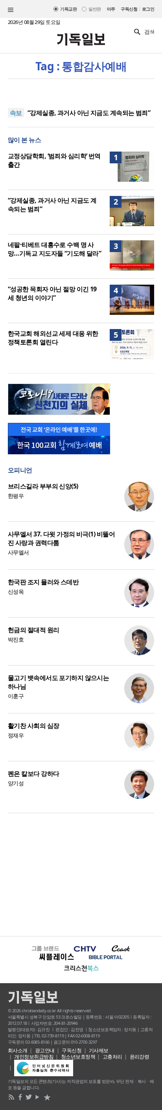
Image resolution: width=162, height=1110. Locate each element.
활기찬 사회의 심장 (33, 725)
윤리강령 (139, 1056)
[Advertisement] (81, 874)
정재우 (16, 735)
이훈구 (16, 696)
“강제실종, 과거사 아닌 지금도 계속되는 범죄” (89, 112)
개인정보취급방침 (33, 1056)
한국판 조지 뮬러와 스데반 (43, 582)
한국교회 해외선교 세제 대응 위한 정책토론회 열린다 (53, 337)
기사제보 (99, 1050)
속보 (16, 112)
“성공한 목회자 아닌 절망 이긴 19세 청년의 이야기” (52, 293)
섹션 (10, 10)
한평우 (16, 495)
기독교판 (68, 9)
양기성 (16, 783)
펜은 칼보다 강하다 (33, 773)
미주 (111, 9)
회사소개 (18, 1050)
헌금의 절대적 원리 (33, 629)
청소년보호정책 (78, 1056)
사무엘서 (18, 552)
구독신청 (129, 9)
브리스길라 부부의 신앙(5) (43, 486)
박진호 (16, 639)
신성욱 (16, 591)
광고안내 (45, 1050)
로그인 (148, 9)
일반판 (94, 9)
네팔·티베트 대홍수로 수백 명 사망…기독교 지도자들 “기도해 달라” (54, 249)
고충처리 (112, 1056)
